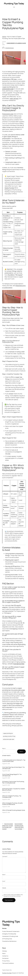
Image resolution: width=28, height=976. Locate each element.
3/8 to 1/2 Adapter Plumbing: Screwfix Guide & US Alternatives (12, 803)
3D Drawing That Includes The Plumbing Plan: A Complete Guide (13, 782)
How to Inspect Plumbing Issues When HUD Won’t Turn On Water (19, 826)
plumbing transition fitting (9, 736)
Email (3, 881)
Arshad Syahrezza (9, 48)
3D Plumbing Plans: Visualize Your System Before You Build (13, 789)
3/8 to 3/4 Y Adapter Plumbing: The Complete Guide (11, 796)
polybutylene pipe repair (8, 739)
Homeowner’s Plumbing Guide (16, 43)
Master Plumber (9, 188)
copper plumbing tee (8, 733)
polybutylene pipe (8, 89)
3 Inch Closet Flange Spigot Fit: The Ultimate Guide (11, 775)
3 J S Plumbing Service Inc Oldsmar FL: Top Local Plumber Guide (13, 760)
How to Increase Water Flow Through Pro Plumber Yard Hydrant (7, 826)
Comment (5, 856)
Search (4, 748)
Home (4, 36)
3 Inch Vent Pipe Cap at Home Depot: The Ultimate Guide (13, 768)
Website (4, 888)
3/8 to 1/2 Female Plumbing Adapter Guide (13, 810)
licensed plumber (19, 664)
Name (4, 874)
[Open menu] (14, 7)
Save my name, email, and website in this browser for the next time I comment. (13, 895)
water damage (14, 98)
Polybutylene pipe (7, 114)
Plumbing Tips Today (14, 3)
